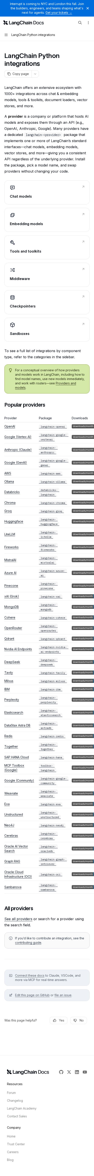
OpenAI (9, 426)
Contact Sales (17, 1116)
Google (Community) (19, 780)
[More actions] (88, 23)
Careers (13, 1152)
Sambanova (12, 887)
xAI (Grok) (11, 596)
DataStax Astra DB (17, 725)
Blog (10, 1160)
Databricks (12, 492)
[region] (47, 655)
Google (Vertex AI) (17, 437)
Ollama (9, 481)
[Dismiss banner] (88, 8)
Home (11, 1136)
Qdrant (9, 638)
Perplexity (11, 699)
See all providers (18, 919)
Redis (8, 736)
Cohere (9, 617)
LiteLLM (9, 534)
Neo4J (9, 825)
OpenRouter (13, 628)
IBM (7, 689)
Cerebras (11, 835)
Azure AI (10, 573)
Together (11, 746)
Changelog (15, 1100)
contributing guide (28, 942)
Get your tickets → (58, 12)
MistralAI (10, 560)
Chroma (10, 502)
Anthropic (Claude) (18, 449)
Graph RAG (12, 861)
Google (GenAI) (15, 462)
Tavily (8, 672)
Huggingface (13, 521)
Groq (8, 511)
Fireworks (11, 547)
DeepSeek (12, 662)
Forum (11, 1093)
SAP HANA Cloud (16, 757)
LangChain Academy (22, 1108)
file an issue (62, 995)
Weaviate (11, 793)
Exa (7, 804)
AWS (7, 473)
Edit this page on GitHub (32, 995)
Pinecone (11, 585)
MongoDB (11, 607)
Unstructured (13, 814)
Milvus (8, 681)
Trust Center (16, 1144)
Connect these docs (29, 975)
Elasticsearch (13, 712)
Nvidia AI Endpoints (18, 649)
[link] (47, 192)
